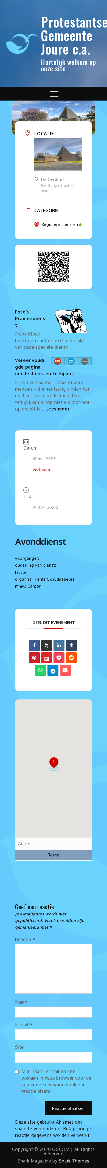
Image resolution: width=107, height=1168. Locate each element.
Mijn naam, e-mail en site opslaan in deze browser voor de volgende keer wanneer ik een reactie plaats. (56, 1081)
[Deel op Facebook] (34, 645)
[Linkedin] (59, 645)
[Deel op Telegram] (52, 670)
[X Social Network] (46, 645)
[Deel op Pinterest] (34, 657)
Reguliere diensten (59, 224)
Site (19, 1047)
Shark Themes (74, 1161)
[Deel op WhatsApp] (40, 670)
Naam (23, 1002)
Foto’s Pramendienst (30, 318)
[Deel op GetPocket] (59, 657)
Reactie (25, 939)
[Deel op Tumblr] (71, 645)
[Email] (65, 670)
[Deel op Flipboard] (46, 657)
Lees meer (58, 409)
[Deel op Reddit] (71, 657)
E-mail (24, 1024)
